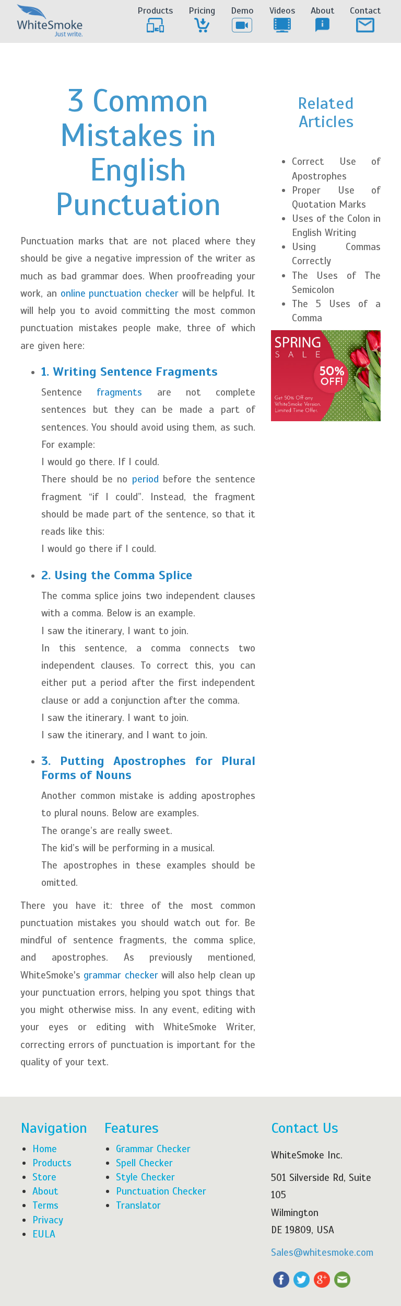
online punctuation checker (120, 293)
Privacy (47, 1220)
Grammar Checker (153, 1149)
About (322, 10)
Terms (45, 1205)
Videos (282, 10)
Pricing (201, 10)
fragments (119, 392)
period (145, 479)
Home (44, 1149)
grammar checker (121, 975)
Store (44, 1177)
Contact (365, 10)
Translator (138, 1205)
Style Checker (145, 1177)
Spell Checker (144, 1163)
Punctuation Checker (161, 1191)
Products (155, 10)
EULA (43, 1234)
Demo (242, 10)
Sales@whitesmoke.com (322, 1252)
